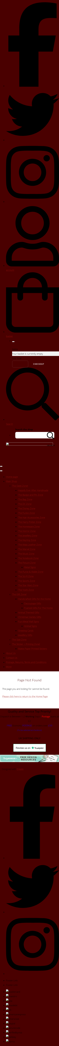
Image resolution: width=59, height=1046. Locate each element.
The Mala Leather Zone (30, 544)
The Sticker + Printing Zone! (26, 644)
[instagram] (32, 201)
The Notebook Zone (28, 558)
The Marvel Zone (26, 549)
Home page (12, 476)
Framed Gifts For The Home (38, 607)
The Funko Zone (26, 512)
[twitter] (32, 139)
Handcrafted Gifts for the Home (34, 598)
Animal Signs (30, 625)
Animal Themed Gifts (28, 612)
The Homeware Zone (29, 526)
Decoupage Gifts (32, 603)
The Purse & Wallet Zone (30, 571)
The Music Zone (26, 553)
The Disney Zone (26, 508)
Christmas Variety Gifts (29, 616)
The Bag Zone (25, 499)
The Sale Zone (19, 639)
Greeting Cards (25, 630)
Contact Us (11, 657)
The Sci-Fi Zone (26, 576)
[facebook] (32, 85)
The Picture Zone (27, 562)
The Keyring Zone (27, 540)
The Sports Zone (26, 580)
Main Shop (11, 481)
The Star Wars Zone (28, 585)
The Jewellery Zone (27, 535)
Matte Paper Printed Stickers (32, 648)
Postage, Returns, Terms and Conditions (26, 662)
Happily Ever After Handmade (33, 490)
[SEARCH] (50, 435)
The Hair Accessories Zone (31, 517)
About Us (11, 653)
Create (20, 769)
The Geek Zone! (20, 485)
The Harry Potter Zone (29, 521)
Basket (20, 364)
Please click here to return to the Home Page (25, 696)
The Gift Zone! (19, 594)
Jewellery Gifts (25, 635)
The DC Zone (24, 503)
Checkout (38, 364)
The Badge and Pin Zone (30, 494)
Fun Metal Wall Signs (28, 621)
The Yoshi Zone (26, 589)
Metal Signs (30, 567)
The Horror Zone (27, 530)
